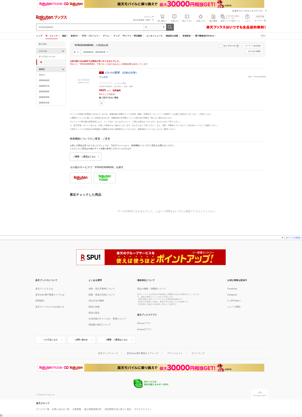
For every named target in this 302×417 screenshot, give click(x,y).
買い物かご (162, 21)
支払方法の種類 (96, 300)
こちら (157, 129)
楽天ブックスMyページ (230, 21)
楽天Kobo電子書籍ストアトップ (142, 353)
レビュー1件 (120, 83)
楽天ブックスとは (44, 288)
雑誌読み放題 (172, 36)
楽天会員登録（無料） (142, 20)
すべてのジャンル (47, 56)
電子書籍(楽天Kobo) (204, 36)
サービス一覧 (260, 20)
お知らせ (174, 21)
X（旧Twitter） (234, 300)
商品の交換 (94, 306)
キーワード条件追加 (253, 46)
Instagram (232, 294)
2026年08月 (44, 91)
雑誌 (64, 36)
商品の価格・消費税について (151, 288)
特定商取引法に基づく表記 (118, 409)
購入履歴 (213, 21)
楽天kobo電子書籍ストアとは (49, 294)
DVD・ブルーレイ (90, 36)
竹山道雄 (103, 77)
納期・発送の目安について (102, 294)
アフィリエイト (175, 353)
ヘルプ (247, 21)
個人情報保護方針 (93, 409)
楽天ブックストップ (108, 353)
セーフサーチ (229, 46)
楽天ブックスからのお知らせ (49, 306)
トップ (39, 36)
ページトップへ (259, 396)
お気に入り (201, 21)
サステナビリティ (143, 409)
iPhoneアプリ (144, 323)
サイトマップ (198, 353)
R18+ (263, 36)
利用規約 (39, 300)
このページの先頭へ (293, 237)
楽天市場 (260, 16)
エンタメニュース (154, 36)
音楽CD (74, 36)
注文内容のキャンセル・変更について (107, 318)
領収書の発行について (100, 324)
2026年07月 (44, 86)
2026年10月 (44, 103)
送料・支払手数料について (102, 288)
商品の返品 (94, 312)
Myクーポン (187, 21)
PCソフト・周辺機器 (132, 36)
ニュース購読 (233, 306)
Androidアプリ (144, 329)
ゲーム (106, 36)
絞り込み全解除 (255, 51)
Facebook (232, 288)
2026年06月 (44, 80)
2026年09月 (44, 97)
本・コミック (51, 36)
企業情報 (76, 409)
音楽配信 (186, 36)
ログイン (148, 17)
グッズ (116, 36)
